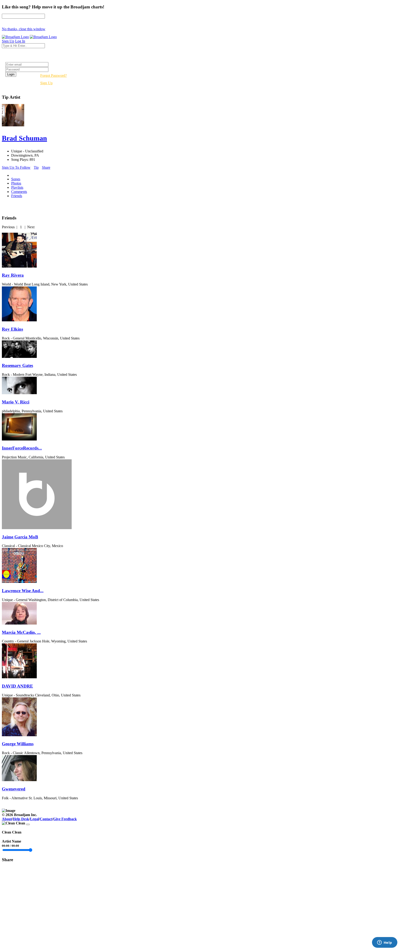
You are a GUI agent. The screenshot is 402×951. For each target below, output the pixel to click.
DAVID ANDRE (17, 686)
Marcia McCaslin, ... (21, 632)
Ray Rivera (13, 275)
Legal (34, 819)
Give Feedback (65, 819)
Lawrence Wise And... (23, 590)
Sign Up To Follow (16, 167)
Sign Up (46, 83)
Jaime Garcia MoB (20, 536)
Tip (36, 167)
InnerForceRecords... (22, 448)
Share (46, 167)
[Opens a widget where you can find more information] (384, 943)
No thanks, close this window (23, 29)
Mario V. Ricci (15, 402)
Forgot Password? (53, 75)
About (7, 819)
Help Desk (21, 819)
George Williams (18, 743)
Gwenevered (13, 788)
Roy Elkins (12, 329)
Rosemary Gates (17, 365)
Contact (46, 819)
